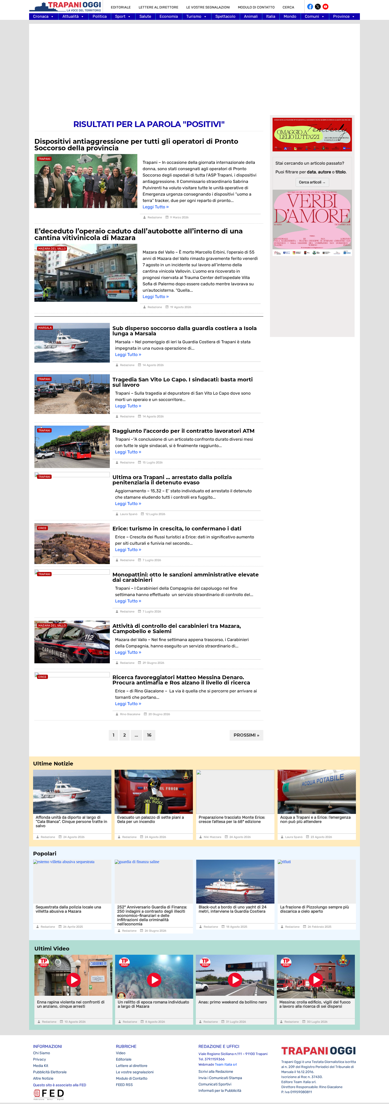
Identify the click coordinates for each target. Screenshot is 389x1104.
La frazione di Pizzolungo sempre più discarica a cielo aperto (314, 909)
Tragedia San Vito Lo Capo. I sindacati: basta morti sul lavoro (182, 382)
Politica (100, 16)
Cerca (288, 7)
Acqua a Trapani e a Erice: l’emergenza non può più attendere (288, 819)
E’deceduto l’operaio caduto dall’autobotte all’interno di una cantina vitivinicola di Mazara (138, 234)
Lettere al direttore (158, 7)
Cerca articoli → (312, 182)
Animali (251, 16)
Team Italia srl (226, 1064)
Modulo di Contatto (256, 7)
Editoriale (121, 7)
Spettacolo (225, 16)
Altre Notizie (43, 1078)
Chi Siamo (41, 1053)
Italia (270, 16)
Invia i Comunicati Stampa (220, 1078)
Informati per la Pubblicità (219, 1090)
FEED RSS (124, 1085)
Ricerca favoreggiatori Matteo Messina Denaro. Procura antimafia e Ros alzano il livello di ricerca (181, 680)
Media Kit (40, 1066)
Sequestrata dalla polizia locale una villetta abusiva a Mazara (68, 909)
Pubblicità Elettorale (50, 1072)
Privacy (39, 1059)
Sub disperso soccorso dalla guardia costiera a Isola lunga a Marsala (184, 331)
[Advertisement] (194, 66)
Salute (145, 16)
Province (341, 16)
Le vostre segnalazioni (208, 7)
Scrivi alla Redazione (215, 1071)
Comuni (312, 16)
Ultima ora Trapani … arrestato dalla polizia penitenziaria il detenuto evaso (172, 480)
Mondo (290, 16)
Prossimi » (246, 735)
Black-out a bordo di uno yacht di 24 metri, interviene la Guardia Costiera (232, 909)
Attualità (70, 16)
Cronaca (40, 16)
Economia (169, 16)
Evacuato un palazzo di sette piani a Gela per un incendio (123, 819)
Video (120, 1053)
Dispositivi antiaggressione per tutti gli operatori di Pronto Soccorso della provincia (136, 144)
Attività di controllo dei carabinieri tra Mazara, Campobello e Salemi (176, 628)
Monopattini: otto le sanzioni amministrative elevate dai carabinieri (185, 577)
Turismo (193, 16)
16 (149, 735)
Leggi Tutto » (156, 206)
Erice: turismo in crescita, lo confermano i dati (176, 528)
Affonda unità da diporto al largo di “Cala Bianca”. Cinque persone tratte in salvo (44, 821)
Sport (120, 16)
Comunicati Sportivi (214, 1084)
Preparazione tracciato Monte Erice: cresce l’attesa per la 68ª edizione (205, 819)
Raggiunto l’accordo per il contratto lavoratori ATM (183, 431)
